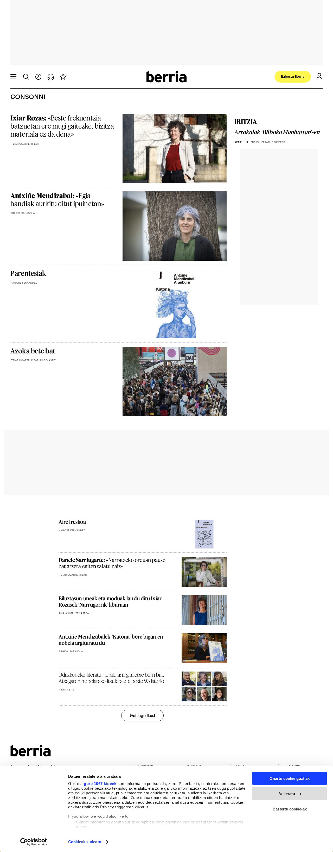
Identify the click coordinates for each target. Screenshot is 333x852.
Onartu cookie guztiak (290, 778)
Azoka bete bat (32, 351)
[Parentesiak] (175, 303)
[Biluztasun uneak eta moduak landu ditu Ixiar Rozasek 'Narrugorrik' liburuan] (204, 610)
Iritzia (245, 121)
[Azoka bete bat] (175, 381)
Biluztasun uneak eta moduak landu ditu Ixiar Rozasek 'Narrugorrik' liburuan (110, 601)
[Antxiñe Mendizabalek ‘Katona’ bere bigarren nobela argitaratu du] (204, 648)
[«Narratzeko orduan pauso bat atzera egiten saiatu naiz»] (204, 572)
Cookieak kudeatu (84, 842)
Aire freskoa (72, 522)
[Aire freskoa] (204, 533)
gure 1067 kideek (100, 783)
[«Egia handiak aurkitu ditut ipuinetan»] (175, 226)
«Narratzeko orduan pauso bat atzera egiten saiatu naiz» (112, 563)
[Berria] (30, 754)
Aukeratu (286, 793)
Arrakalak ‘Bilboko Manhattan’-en (277, 132)
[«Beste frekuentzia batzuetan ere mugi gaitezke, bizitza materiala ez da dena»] (175, 148)
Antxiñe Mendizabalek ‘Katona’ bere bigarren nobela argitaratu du (111, 639)
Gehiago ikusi (142, 715)
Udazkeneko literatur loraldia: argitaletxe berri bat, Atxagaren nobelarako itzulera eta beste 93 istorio (111, 678)
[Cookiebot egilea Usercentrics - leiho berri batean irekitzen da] (33, 842)
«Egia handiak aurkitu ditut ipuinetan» (57, 199)
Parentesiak (28, 273)
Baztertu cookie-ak (290, 809)
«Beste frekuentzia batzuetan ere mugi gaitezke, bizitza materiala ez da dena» (62, 126)
